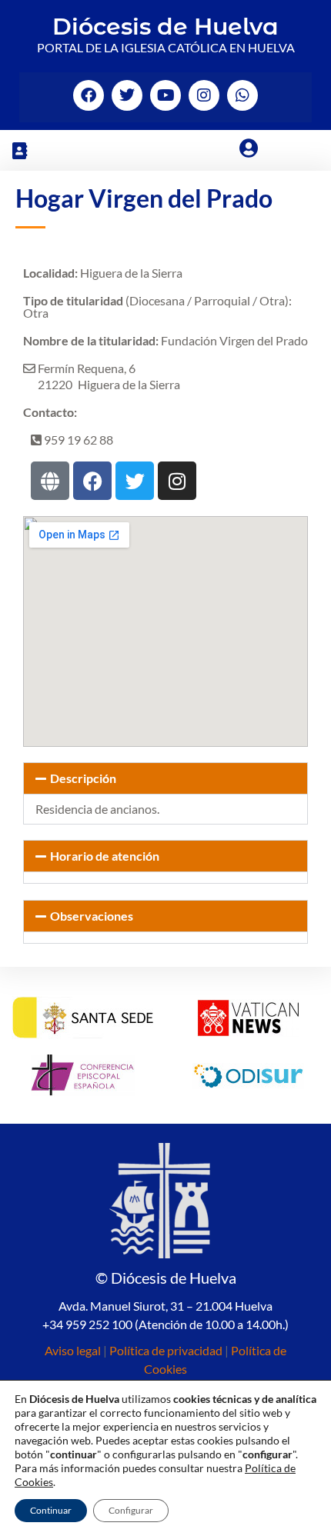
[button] (19, 150)
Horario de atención (104, 855)
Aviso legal (73, 1350)
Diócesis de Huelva (165, 26)
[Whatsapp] (242, 95)
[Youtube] (165, 95)
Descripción (83, 778)
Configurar (131, 1510)
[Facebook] (88, 95)
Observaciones (91, 915)
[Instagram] (204, 95)
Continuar (51, 1510)
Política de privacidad (165, 1350)
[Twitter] (127, 95)
